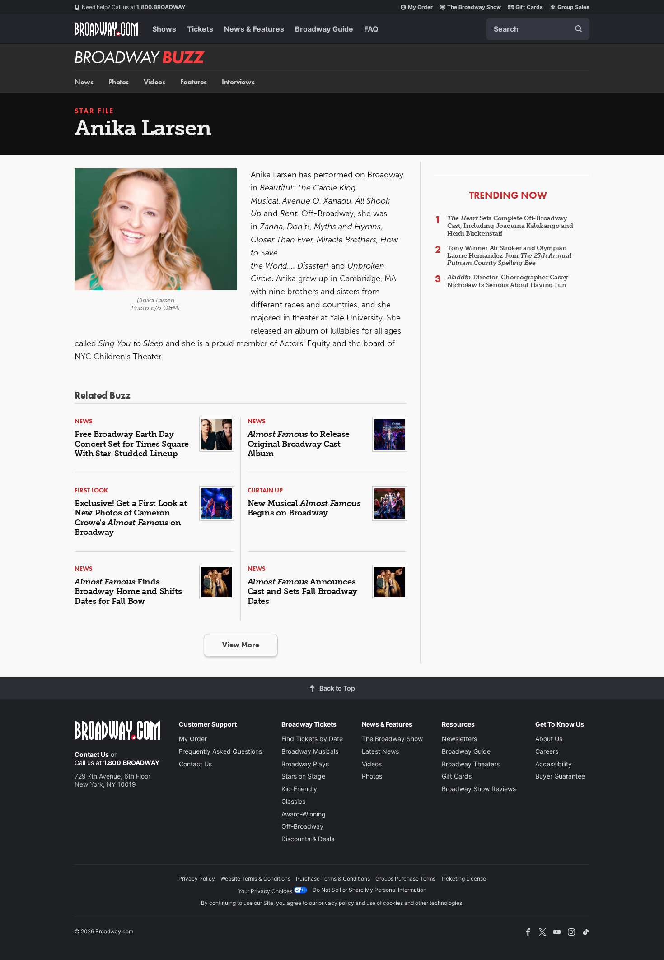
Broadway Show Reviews (479, 789)
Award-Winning (303, 814)
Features (193, 82)
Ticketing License (463, 878)
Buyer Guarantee (560, 776)
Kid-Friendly (299, 789)
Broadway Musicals (309, 751)
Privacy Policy (196, 878)
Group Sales (573, 7)
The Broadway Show (474, 7)
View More (240, 644)
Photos (118, 82)
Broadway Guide (324, 28)
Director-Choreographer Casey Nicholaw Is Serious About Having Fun (507, 281)
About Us (548, 738)
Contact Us (92, 754)
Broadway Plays (305, 764)
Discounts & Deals (307, 839)
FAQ (371, 28)
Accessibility (553, 764)
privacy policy (336, 903)
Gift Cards (529, 7)
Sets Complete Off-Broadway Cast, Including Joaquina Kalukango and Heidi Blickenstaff (510, 225)
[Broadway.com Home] (106, 29)
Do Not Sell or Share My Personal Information (369, 889)
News (84, 82)
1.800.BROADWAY (134, 7)
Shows (164, 28)
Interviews (238, 82)
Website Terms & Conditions (255, 878)
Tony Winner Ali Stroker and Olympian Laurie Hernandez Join (509, 255)
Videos (154, 82)
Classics (293, 801)
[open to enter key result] (578, 29)
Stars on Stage (303, 776)
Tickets (200, 28)
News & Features (254, 28)
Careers (546, 751)
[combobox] (537, 29)
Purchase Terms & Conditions (333, 878)
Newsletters (459, 738)
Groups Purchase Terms (405, 878)
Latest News (380, 751)
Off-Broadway (302, 826)
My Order (420, 7)
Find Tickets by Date (312, 738)
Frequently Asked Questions (220, 751)
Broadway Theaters (471, 764)
